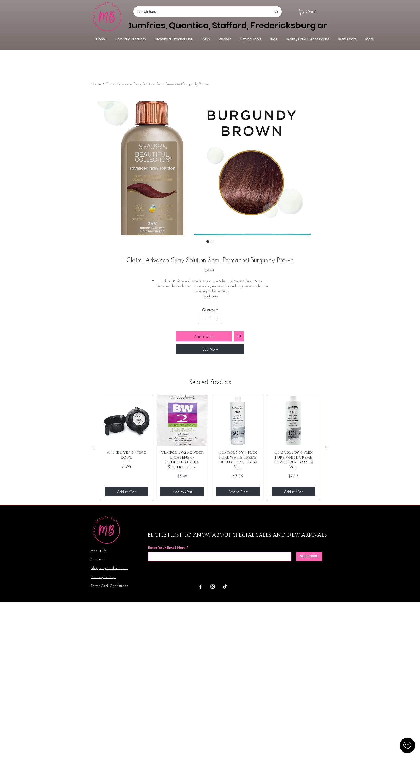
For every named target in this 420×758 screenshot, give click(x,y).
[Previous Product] (94, 448)
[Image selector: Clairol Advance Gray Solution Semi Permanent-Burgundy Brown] (207, 241)
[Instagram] (212, 586)
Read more (210, 296)
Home (96, 84)
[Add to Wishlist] (239, 336)
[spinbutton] (210, 318)
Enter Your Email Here (167, 547)
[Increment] (217, 318)
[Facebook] (200, 586)
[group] (210, 447)
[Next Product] (326, 448)
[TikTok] (224, 586)
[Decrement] (203, 318)
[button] (309, 12)
